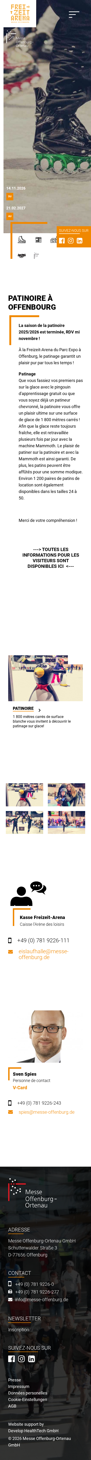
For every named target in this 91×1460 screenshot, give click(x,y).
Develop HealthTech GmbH (33, 1430)
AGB (12, 1406)
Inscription (18, 1329)
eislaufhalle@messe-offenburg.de (44, 955)
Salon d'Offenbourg (43, 258)
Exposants (42, 241)
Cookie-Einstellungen (27, 1399)
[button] (24, 794)
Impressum (18, 1386)
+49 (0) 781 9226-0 (34, 1284)
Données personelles (27, 1393)
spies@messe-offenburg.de (46, 1112)
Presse (14, 1379)
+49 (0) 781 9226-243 (39, 1103)
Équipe (26, 258)
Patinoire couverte (26, 241)
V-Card (20, 1087)
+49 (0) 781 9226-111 (43, 940)
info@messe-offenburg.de (41, 1299)
